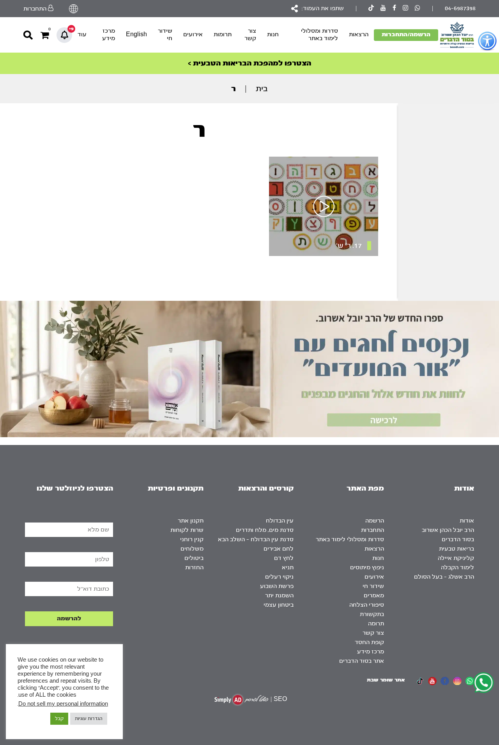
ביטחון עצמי (279, 605)
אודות (467, 520)
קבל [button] (59, 718)
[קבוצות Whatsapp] (417, 8)
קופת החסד (369, 642)
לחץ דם (284, 558)
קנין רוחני (191, 539)
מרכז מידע (108, 34)
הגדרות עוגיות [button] (89, 718)
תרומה (376, 623)
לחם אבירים (279, 549)
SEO (280, 699)
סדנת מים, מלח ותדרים (265, 530)
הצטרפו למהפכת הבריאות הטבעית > (249, 63)
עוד (82, 34)
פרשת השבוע (277, 586)
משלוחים (191, 549)
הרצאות (358, 34)
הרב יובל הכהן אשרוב (448, 530)
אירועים (193, 34)
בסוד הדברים (458, 539)
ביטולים (193, 558)
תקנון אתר (190, 520)
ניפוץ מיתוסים (367, 567)
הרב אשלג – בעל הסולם (444, 577)
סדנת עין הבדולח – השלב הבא (256, 539)
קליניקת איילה (456, 558)
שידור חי (165, 34)
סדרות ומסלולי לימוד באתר (319, 34)
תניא (288, 567)
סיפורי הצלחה (366, 605)
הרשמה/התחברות (406, 34)
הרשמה (374, 520)
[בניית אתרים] (241, 699)
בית (262, 88)
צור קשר (250, 34)
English (136, 34)
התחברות (372, 530)
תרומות (223, 34)
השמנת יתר (279, 595)
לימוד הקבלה (457, 567)
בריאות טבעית (456, 549)
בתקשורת (372, 614)
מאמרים (374, 595)
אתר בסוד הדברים (361, 661)
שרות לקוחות (186, 530)
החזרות (194, 567)
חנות (273, 34)
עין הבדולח (280, 520)
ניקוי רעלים (279, 577)
